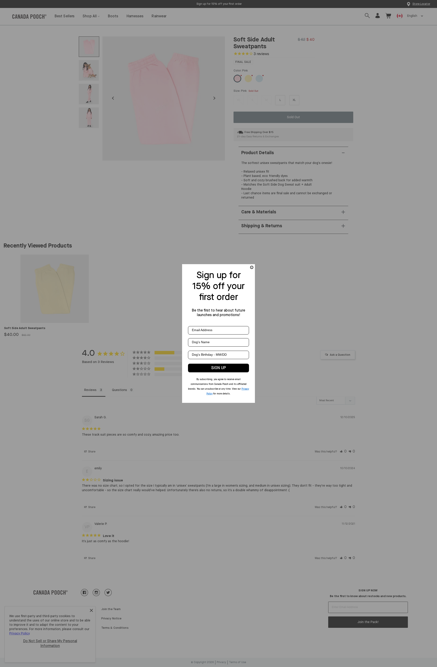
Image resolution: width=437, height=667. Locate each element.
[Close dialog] (251, 267)
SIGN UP (218, 368)
